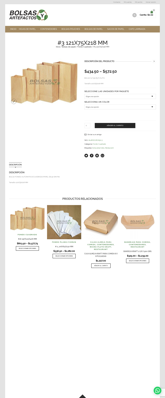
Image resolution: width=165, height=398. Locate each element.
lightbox (13, 101)
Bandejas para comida (137, 242)
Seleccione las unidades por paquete (106, 91)
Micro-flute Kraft (100, 247)
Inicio (58, 47)
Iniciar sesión (151, 2)
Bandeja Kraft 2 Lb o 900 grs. (137, 251)
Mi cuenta (127, 2)
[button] (157, 390)
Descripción (15, 165)
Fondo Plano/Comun (64, 242)
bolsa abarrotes (98, 148)
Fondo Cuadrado (84, 47)
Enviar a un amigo (95, 134)
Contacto (116, 2)
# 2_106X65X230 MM (64, 247)
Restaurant (109, 148)
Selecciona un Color (96, 102)
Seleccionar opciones (27, 248)
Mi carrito (138, 2)
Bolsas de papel (69, 47)
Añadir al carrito (115, 125)
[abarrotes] (45, 82)
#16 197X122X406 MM (27, 239)
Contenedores (105, 245)
